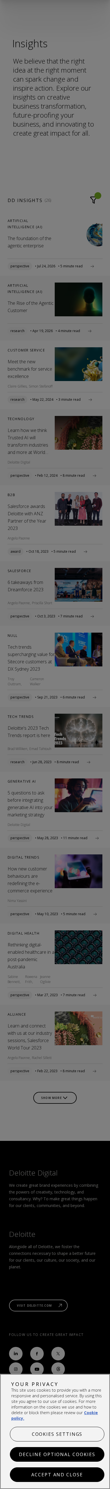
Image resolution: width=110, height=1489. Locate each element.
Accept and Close (57, 1475)
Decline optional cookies (57, 1454)
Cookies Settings (57, 1434)
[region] (55, 1431)
